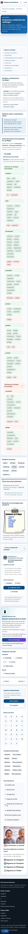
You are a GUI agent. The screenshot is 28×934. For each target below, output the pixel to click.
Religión (7, 774)
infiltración (10, 250)
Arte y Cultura (17, 754)
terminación (14, 195)
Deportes (7, 762)
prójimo (5, 463)
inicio (4, 93)
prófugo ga (21, 463)
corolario (9, 407)
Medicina (7, 770)
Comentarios (8, 70)
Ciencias (14, 758)
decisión (9, 410)
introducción (10, 93)
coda (8, 347)
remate (9, 441)
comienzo (21, 91)
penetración (10, 256)
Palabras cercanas (10, 60)
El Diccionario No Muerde (8, 906)
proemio (16, 95)
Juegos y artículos (6, 918)
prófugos (12, 463)
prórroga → (21, 681)
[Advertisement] (14, 39)
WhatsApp (3, 901)
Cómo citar (8, 63)
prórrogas (6, 470)
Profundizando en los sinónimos (14, 58)
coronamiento (11, 435)
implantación (17, 248)
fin (8, 195)
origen (17, 181)
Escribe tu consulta (8, 564)
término (18, 402)
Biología (7, 758)
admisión (16, 245)
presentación (10, 290)
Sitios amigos (4, 921)
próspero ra (6, 474)
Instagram (3, 896)
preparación (10, 287)
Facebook (3, 893)
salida (8, 264)
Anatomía (7, 754)
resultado (9, 399)
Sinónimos (19, 9)
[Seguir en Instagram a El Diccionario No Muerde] (14, 836)
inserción (18, 250)
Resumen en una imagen (12, 65)
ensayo (9, 333)
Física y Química (17, 762)
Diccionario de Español (8, 9)
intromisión (10, 253)
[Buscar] (20, 2)
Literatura (7, 766)
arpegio (15, 330)
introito (18, 281)
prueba (15, 333)
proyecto (16, 217)
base (8, 178)
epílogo (12, 106)
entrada (9, 248)
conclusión (6, 106)
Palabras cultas (17, 770)
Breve (18, 583)
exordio (17, 236)
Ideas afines (8, 55)
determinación (11, 413)
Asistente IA (8, 68)
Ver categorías (14, 705)
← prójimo (6, 681)
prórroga (21, 467)
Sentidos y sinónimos (11, 53)
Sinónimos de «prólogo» (10, 487)
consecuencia (11, 405)
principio (9, 184)
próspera (14, 470)
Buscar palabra (14, 701)
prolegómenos (11, 369)
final (8, 225)
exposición (10, 278)
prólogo (4, 11)
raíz (15, 184)
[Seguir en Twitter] (14, 870)
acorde (9, 330)
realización (15, 225)
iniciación (9, 211)
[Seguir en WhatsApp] (14, 867)
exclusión (16, 261)
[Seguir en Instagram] (14, 860)
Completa (9, 583)
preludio (10, 95)
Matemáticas (17, 766)
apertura (9, 187)
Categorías (4, 915)
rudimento (10, 220)
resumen (15, 441)
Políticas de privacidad (11, 930)
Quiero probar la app (14, 640)
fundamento (10, 208)
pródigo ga (6, 467)
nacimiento (10, 181)
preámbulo (17, 93)
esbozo (9, 217)
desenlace (10, 297)
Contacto (3, 913)
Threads (3, 904)
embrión (17, 205)
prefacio (5, 95)
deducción (17, 407)
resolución (10, 416)
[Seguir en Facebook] (14, 863)
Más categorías (16, 774)
